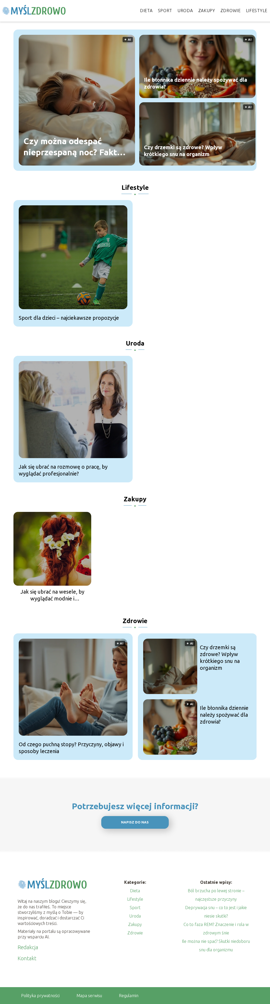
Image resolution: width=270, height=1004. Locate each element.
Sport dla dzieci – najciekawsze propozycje (69, 318)
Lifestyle (256, 10)
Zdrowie (230, 10)
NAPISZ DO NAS (135, 822)
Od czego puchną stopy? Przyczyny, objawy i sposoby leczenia (71, 747)
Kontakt (27, 958)
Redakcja (28, 947)
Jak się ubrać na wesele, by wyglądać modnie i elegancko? (52, 595)
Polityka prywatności (40, 995)
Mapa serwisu (89, 995)
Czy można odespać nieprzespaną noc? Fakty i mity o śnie (75, 147)
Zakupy (206, 10)
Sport (165, 10)
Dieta (146, 10)
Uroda (185, 10)
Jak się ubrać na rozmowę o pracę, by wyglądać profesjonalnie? (63, 470)
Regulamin (128, 995)
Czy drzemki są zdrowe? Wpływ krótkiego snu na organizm (183, 150)
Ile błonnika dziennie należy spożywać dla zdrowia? (195, 83)
